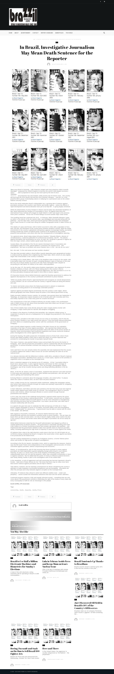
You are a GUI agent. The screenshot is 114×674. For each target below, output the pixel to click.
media (34, 490)
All (34, 39)
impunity (27, 490)
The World (69, 33)
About (17, 33)
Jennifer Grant (51, 659)
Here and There (50, 648)
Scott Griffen (56, 64)
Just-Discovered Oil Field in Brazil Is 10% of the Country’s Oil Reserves (88, 605)
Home (10, 33)
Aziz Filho (49, 577)
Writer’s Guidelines (47, 33)
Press (39, 490)
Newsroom (81, 573)
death (21, 490)
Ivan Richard (18, 580)
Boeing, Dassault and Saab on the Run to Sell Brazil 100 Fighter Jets (24, 651)
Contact (36, 33)
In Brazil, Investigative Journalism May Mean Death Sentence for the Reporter (58, 39)
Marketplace (59, 33)
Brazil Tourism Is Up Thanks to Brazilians (88, 562)
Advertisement (25, 33)
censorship (14, 490)
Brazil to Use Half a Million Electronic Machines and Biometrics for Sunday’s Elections (24, 565)
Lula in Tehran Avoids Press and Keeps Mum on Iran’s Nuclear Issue (56, 564)
